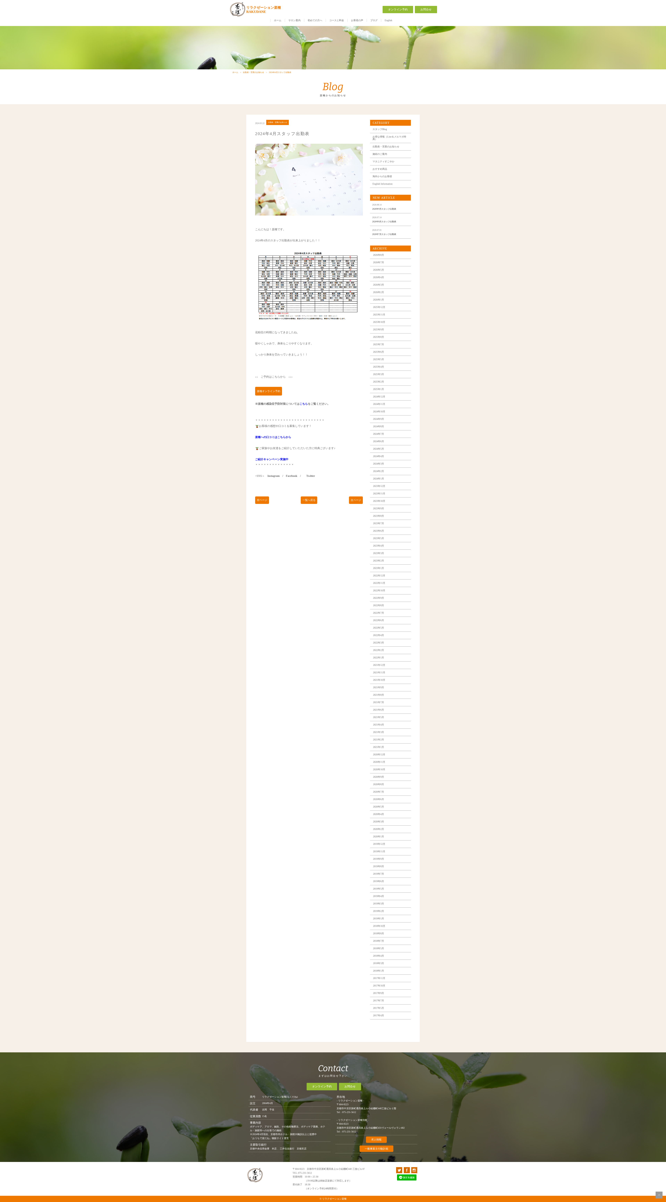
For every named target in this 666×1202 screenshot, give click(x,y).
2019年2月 (378, 911)
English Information (382, 184)
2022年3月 (378, 642)
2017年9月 (378, 993)
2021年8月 (378, 695)
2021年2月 (378, 739)
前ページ (262, 500)
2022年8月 (378, 605)
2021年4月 (378, 724)
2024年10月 (379, 411)
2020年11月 (379, 762)
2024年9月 (378, 419)
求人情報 (376, 1139)
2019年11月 (379, 851)
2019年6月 (378, 881)
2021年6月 (378, 710)
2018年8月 (378, 933)
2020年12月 (379, 754)
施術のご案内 (380, 154)
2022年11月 (379, 583)
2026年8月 (378, 255)
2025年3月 (378, 374)
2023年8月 (378, 516)
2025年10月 (379, 322)
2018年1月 (378, 970)
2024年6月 (378, 441)
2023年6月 (378, 531)
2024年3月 (378, 463)
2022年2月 (378, 650)
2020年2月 (378, 829)
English (388, 20)
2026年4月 (378, 277)
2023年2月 (378, 560)
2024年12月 (379, 396)
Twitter (310, 475)
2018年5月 (378, 948)
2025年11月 (379, 314)
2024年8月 (378, 426)
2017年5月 (378, 1008)
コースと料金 (336, 20)
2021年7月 (378, 702)
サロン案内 (294, 20)
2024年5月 (378, 449)
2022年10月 (379, 590)
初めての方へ (315, 20)
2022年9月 (378, 598)
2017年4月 (378, 1015)
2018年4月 (378, 956)
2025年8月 (378, 337)
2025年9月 (378, 329)
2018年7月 (378, 941)
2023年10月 (379, 501)
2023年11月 (379, 493)
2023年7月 (378, 523)
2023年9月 (378, 508)
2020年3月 (378, 821)
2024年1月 (378, 478)
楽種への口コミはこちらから (273, 437)
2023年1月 (378, 568)
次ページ (356, 500)
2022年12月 (379, 575)
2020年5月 (378, 806)
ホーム (277, 20)
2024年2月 (378, 471)
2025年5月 (378, 359)
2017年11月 (379, 978)
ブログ (374, 20)
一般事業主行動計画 (376, 1148)
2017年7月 (378, 1000)
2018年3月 (378, 963)
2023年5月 (378, 538)
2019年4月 (378, 896)
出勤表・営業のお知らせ (253, 72)
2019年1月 (378, 918)
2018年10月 (379, 926)
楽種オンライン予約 (268, 391)
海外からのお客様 (382, 176)
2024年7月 (378, 434)
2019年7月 (378, 874)
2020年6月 (378, 799)
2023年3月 (378, 553)
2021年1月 (378, 747)
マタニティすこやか (383, 161)
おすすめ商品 (380, 169)
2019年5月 (378, 888)
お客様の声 (357, 20)
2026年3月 (378, 285)
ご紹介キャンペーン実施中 (271, 459)
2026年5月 (378, 270)
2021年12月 (379, 665)
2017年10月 (379, 985)
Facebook (291, 475)
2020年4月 (378, 814)
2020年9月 (378, 777)
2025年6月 (378, 352)
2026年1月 (378, 299)
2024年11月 (379, 404)
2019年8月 (378, 866)
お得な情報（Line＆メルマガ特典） (389, 137)
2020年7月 (378, 792)
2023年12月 (379, 486)
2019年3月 (378, 903)
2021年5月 (378, 717)
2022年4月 (378, 635)
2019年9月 (378, 859)
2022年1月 (378, 657)
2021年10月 (379, 680)
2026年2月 (378, 292)
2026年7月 (378, 262)
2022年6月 (378, 620)
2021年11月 (379, 672)
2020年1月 (378, 836)
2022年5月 (378, 627)
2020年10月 (379, 769)
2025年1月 (378, 389)
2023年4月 (378, 545)
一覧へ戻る (308, 500)
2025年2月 (378, 381)
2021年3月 (378, 732)
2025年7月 (378, 344)
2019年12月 (379, 844)
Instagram (273, 475)
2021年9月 (378, 687)
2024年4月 (378, 456)
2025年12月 (379, 307)
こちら (304, 403)
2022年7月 (378, 613)
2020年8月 (378, 784)
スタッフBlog (380, 129)
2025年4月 (378, 367)
